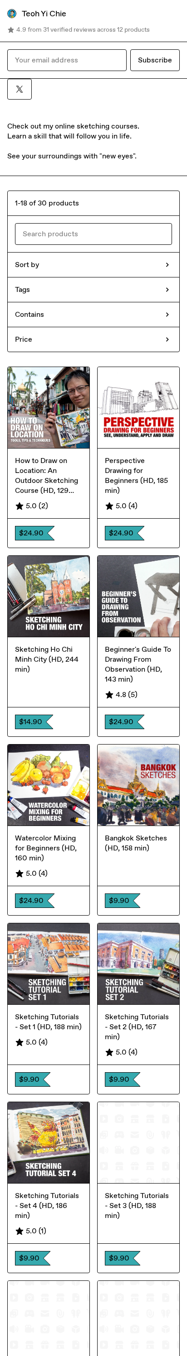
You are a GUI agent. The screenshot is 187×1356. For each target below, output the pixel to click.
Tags (22, 289)
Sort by (27, 264)
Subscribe (155, 60)
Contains (29, 314)
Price (23, 339)
